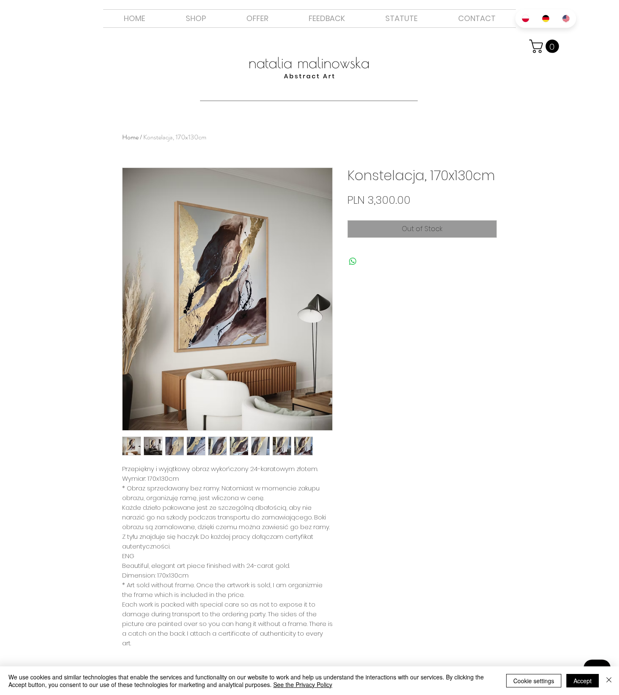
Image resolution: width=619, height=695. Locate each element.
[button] (257, 18)
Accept (583, 680)
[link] (545, 46)
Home (130, 137)
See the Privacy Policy (302, 684)
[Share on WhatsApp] (353, 261)
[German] (545, 18)
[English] (566, 18)
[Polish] (525, 18)
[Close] (609, 680)
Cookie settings (533, 680)
